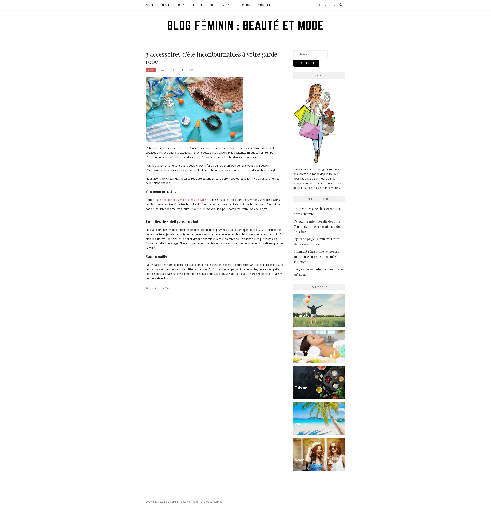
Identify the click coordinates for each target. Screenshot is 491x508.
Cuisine (181, 4)
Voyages (228, 4)
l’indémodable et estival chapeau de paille (180, 199)
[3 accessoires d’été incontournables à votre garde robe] (194, 109)
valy (164, 69)
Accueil (151, 4)
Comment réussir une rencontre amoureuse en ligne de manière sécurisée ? (316, 256)
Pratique (246, 4)
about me (264, 4)
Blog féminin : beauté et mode (245, 25)
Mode (213, 4)
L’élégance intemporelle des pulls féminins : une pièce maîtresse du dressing (317, 226)
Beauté (166, 4)
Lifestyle (198, 4)
